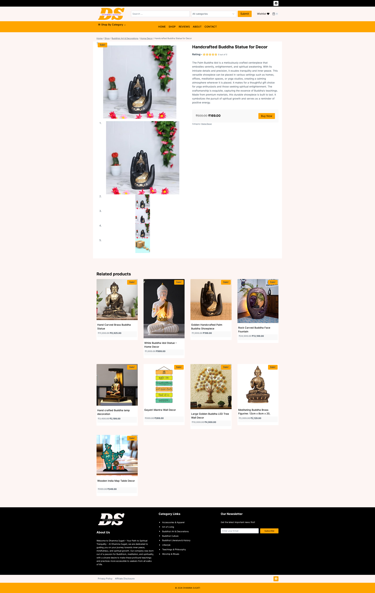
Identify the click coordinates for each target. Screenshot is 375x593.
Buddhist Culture (170, 536)
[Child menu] (99, 31)
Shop (172, 26)
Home (162, 26)
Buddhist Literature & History (176, 540)
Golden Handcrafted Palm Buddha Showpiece (206, 326)
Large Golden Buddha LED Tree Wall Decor (210, 415)
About (197, 26)
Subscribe (269, 531)
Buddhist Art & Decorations (175, 531)
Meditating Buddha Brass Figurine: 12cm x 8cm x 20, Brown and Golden (254, 413)
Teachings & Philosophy (174, 549)
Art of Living (168, 527)
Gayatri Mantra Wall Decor (160, 409)
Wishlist (261, 13)
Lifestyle (166, 545)
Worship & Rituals (170, 554)
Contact (210, 26)
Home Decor (206, 124)
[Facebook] (275, 3)
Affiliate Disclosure (125, 578)
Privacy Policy (105, 578)
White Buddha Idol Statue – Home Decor (160, 344)
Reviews (184, 26)
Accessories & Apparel (173, 522)
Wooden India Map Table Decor (116, 480)
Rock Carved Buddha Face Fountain (254, 329)
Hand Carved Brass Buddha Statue (114, 326)
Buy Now (266, 115)
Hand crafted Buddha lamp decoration (113, 412)
